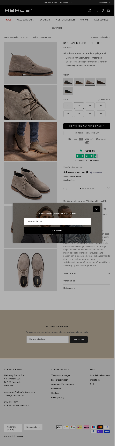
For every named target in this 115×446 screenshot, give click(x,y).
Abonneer (57, 230)
